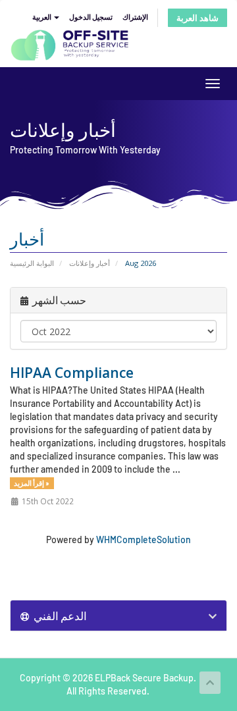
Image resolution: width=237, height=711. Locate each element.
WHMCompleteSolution (143, 539)
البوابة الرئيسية (32, 263)
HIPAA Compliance (72, 372)
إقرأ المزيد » (31, 483)
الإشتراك (135, 17)
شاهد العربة (197, 18)
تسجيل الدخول (91, 17)
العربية (42, 17)
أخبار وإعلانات (89, 263)
